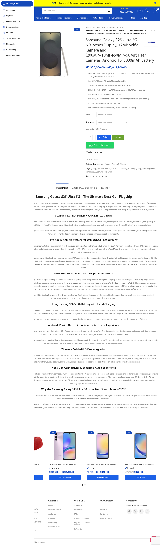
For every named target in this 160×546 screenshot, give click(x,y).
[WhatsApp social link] (147, 511)
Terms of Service (106, 518)
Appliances (52, 514)
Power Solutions (54, 527)
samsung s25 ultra (104, 172)
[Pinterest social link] (99, 176)
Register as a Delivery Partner (82, 524)
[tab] (62, 187)
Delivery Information (81, 518)
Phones (112, 28)
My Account (78, 510)
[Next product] (157, 30)
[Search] (109, 11)
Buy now (118, 137)
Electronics (52, 518)
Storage (89, 122)
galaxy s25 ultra (104, 169)
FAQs (76, 514)
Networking (52, 523)
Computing (52, 505)
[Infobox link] (126, 11)
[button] (140, 477)
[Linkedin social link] (102, 176)
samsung (123, 169)
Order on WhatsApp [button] (102, 145)
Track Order (78, 505)
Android (120, 28)
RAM (88, 115)
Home (88, 28)
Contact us (104, 514)
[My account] (140, 10)
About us (103, 510)
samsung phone (148, 169)
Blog (102, 505)
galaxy (93, 169)
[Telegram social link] (105, 176)
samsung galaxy (134, 169)
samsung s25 (91, 172)
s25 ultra (115, 169)
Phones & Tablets (100, 28)
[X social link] (96, 176)
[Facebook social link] (93, 176)
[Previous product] (152, 30)
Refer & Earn (78, 529)
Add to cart (103, 137)
